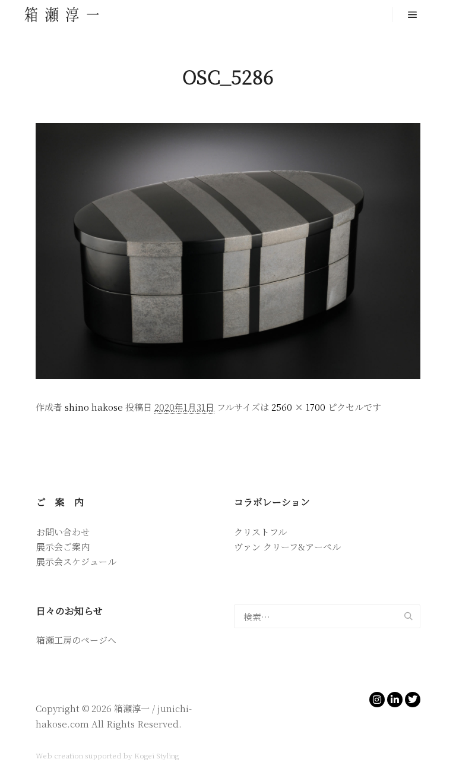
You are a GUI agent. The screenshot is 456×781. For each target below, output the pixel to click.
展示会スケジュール (76, 561)
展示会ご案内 (63, 546)
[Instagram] (377, 699)
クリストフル (260, 531)
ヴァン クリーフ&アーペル (287, 546)
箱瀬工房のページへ (76, 640)
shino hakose (94, 407)
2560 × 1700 (298, 407)
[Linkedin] (395, 699)
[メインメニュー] (412, 15)
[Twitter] (412, 699)
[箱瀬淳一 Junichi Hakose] (62, 14)
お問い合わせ (63, 531)
